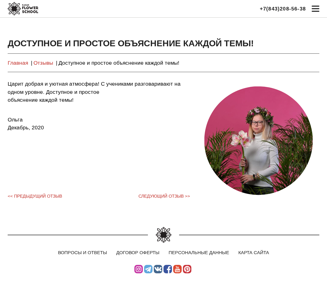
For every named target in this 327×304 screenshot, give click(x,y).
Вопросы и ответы (82, 252)
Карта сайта (253, 252)
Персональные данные (199, 252)
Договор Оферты (137, 252)
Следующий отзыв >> (164, 196)
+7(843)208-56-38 (283, 9)
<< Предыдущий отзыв (35, 196)
